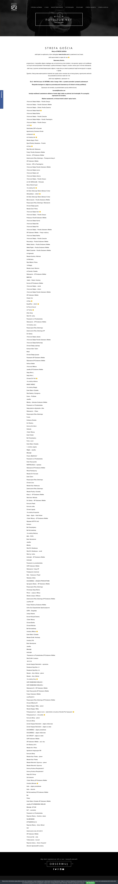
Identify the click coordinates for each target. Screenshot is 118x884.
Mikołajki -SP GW (31, 807)
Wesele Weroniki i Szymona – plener (37, 762)
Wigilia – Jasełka (31, 450)
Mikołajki (29, 453)
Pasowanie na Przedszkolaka (35, 319)
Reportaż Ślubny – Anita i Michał (35, 825)
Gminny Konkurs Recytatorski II (35, 768)
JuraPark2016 (30, 697)
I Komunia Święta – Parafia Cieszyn (36, 122)
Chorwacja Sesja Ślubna (33, 590)
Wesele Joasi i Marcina (33, 268)
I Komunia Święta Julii (33, 173)
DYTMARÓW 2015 (32, 822)
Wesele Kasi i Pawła (32, 759)
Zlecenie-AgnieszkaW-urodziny (35, 846)
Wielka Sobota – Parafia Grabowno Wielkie (38, 244)
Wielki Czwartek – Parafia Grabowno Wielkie (39, 250)
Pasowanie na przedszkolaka (35, 563)
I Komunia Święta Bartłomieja (35, 343)
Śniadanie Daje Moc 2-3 (33, 670)
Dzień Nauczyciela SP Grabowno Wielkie (38, 691)
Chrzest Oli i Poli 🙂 (32, 378)
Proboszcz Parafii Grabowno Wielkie (36, 217)
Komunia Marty (31, 721)
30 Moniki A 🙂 (31, 134)
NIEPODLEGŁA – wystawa (34, 465)
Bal (27, 795)
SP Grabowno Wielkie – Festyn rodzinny (38, 232)
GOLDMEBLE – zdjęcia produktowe (36, 730)
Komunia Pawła (31, 503)
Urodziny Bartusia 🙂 (32, 783)
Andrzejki (29, 560)
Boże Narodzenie (31, 539)
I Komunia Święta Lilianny (34, 176)
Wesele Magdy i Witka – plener (35, 706)
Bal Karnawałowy (31, 530)
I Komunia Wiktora (32, 366)
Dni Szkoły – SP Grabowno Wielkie (36, 500)
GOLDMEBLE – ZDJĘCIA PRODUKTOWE (38, 581)
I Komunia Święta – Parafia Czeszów (37, 116)
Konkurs (29, 524)
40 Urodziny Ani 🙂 (32, 137)
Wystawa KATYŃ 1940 (33, 521)
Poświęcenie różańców (33, 572)
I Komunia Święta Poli (32, 226)
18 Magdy (29, 265)
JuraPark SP (30, 602)
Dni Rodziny (30, 423)
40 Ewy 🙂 (29, 301)
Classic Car (30, 298)
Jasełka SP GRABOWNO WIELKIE (36, 804)
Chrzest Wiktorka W (32, 703)
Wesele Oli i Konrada (32, 474)
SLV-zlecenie (30, 777)
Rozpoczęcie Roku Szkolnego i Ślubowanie (38, 203)
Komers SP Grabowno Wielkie (35, 283)
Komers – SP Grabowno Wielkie (35, 155)
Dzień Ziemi (30, 476)
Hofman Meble (31, 363)
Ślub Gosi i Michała (32, 497)
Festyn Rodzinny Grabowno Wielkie (36, 605)
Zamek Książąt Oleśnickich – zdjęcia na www (39, 727)
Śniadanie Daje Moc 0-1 (33, 667)
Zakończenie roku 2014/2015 (35, 831)
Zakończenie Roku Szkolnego (35, 488)
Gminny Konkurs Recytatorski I (35, 771)
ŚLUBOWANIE (30, 819)
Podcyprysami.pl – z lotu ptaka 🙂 (36, 715)
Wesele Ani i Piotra (32, 747)
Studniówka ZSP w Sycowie (34, 128)
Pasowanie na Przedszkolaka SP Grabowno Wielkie (41, 655)
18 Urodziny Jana (31, 325)
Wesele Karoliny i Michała (34, 256)
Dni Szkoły (29, 334)
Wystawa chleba (31, 578)
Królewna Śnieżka (31, 420)
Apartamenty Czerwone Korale (35, 131)
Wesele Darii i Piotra (32, 209)
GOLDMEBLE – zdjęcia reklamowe (36, 733)
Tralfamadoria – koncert (33, 840)
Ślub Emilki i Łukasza (32, 658)
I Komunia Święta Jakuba (33, 337)
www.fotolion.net (64, 54)
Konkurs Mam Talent (32, 348)
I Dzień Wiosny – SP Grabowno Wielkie (37, 518)
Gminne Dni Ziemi (31, 426)
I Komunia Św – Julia (32, 837)
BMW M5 (29, 277)
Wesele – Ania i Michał (33, 676)
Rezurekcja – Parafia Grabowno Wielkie (37, 241)
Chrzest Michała (31, 625)
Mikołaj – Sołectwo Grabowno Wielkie (37, 402)
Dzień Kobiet (30, 435)
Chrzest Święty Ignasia (33, 354)
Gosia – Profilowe (31, 396)
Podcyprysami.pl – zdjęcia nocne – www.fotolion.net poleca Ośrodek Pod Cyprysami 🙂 (50, 712)
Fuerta (28, 417)
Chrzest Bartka (31, 622)
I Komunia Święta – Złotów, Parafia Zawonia (39, 107)
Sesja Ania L (30, 375)
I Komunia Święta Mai (32, 223)
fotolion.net (59, 19)
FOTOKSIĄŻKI (69, 7)
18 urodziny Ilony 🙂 (32, 679)
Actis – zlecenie (31, 789)
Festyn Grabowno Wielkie (34, 694)
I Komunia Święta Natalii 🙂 (34, 110)
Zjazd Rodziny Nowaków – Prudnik (36, 143)
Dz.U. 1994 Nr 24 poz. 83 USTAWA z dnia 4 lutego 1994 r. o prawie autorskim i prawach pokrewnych (59, 81)
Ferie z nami (30, 441)
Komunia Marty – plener (33, 718)
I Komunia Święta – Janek (34, 286)
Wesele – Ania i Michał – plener (35, 673)
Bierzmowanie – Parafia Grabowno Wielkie (38, 200)
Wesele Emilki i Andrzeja (33, 637)
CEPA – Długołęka (32, 610)
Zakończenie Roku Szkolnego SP (36, 331)
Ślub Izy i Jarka (31, 554)
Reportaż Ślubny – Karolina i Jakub (36, 816)
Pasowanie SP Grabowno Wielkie (36, 357)
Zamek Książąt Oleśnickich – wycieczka (37, 664)
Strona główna (36, 7)
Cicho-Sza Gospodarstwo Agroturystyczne (38, 607)
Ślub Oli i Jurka (31, 316)
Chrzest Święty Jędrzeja (33, 345)
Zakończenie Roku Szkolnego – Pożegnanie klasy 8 (41, 158)
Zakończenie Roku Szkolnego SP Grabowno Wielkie (41, 599)
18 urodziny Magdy (32, 387)
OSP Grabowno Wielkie (33, 566)
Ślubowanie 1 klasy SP (33, 569)
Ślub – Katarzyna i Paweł (33, 575)
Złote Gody (30, 313)
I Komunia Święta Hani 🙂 (34, 212)
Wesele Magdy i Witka (33, 709)
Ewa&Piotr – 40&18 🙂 (33, 304)
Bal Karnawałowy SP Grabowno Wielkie (37, 792)
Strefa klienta (91, 7)
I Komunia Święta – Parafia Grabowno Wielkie (39, 104)
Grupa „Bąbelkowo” (32, 456)
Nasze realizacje (57, 7)
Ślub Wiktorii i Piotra (32, 262)
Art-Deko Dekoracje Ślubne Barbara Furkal (38, 191)
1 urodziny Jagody (32, 447)
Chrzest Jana (30, 482)
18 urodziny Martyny (32, 533)
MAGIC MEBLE (31, 384)
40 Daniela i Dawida (32, 271)
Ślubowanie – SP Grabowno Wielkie (36, 274)
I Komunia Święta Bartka (33, 113)
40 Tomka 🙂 (30, 310)
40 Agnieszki (30, 253)
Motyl (28, 351)
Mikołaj (28, 545)
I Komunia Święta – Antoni (34, 289)
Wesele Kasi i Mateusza (33, 485)
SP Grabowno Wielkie (32, 161)
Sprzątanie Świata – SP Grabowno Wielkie (38, 584)
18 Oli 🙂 (29, 125)
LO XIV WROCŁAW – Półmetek (35, 182)
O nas (47, 7)
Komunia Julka (31, 506)
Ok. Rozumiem (90, 883)
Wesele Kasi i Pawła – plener (35, 756)
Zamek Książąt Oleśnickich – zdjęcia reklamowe (40, 724)
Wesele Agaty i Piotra (32, 140)
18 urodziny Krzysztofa (33, 512)
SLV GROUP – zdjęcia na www (35, 736)
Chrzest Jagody (31, 509)
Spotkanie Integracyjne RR (34, 750)
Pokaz (28, 798)
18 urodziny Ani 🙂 (32, 188)
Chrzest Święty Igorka (33, 206)
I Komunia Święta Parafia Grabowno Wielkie (39, 167)
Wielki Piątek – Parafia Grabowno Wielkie (38, 247)
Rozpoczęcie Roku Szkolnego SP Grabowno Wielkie (41, 700)
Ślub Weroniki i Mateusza (33, 149)
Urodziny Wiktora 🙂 (32, 631)
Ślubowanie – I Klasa (32, 411)
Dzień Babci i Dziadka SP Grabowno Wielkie (39, 801)
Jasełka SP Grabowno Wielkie (35, 369)
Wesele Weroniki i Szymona (34, 765)
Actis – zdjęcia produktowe (34, 786)
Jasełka (29, 399)
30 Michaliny (30, 259)
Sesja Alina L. (30, 372)
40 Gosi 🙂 (30, 146)
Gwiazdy (29, 429)
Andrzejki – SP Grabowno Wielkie (36, 557)
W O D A (29, 661)
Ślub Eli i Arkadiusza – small (34, 551)
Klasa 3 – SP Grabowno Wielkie (35, 494)
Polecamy (79, 7)
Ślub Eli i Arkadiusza (32, 548)
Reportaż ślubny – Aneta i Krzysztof (36, 843)
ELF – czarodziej (31, 810)
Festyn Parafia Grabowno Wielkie (36, 152)
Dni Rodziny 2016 (31, 744)
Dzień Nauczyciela (32, 462)
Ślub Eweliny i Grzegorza (33, 393)
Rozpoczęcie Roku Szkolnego (35, 328)
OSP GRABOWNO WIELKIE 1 (35, 682)
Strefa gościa (103, 7)
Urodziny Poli (30, 640)
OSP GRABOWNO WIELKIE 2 (35, 685)
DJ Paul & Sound (31, 307)
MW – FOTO (30, 536)
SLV (28, 828)
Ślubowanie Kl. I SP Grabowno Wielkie (37, 688)
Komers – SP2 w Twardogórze (35, 164)
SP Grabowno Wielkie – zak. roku (36, 741)
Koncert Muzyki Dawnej (33, 616)
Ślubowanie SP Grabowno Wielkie (36, 360)
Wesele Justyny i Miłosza (33, 596)
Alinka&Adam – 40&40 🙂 (34, 194)
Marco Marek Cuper (32, 185)
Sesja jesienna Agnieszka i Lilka (35, 408)
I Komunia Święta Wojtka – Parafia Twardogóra (39, 119)
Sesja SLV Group (31, 774)
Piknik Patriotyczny (32, 471)
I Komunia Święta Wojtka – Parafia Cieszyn (38, 101)
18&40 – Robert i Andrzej (33, 280)
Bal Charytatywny (31, 438)
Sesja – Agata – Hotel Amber (34, 515)
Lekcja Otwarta (31, 613)
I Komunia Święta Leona (33, 170)
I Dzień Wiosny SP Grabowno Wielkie (37, 780)
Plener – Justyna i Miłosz (33, 593)
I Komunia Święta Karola (33, 220)
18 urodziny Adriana (32, 381)
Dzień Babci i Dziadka (32, 390)
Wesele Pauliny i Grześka (34, 491)
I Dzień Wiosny (31, 432)
